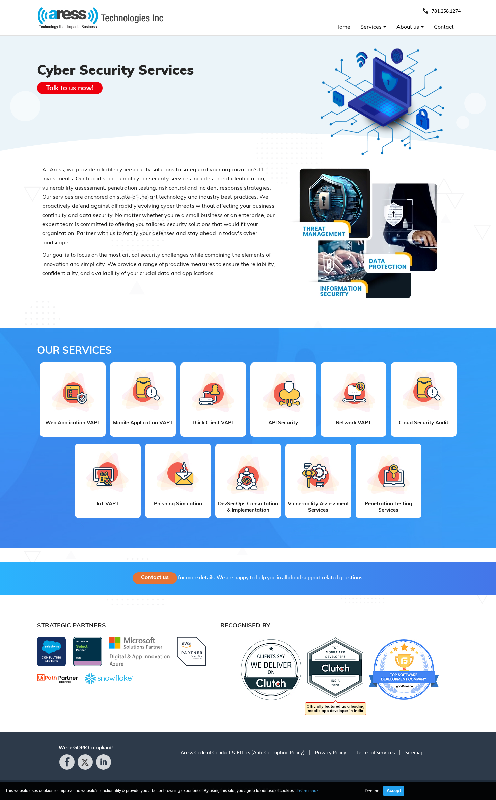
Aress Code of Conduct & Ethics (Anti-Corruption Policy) (243, 752)
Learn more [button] (307, 791)
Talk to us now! (70, 87)
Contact (444, 26)
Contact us (155, 577)
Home (342, 26)
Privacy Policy (330, 752)
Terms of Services (375, 752)
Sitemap (414, 752)
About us (407, 26)
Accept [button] (394, 790)
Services (371, 26)
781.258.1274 (446, 11)
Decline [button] (372, 790)
